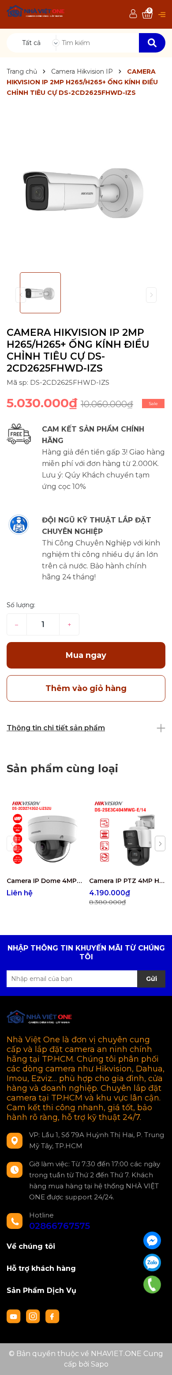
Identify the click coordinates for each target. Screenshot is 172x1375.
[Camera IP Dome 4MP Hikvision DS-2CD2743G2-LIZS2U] (44, 834)
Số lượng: (21, 605)
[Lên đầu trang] (156, 1359)
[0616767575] (152, 1284)
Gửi (151, 979)
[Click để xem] (86, 189)
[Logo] (36, 12)
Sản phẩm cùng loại (62, 768)
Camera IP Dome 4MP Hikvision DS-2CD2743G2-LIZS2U (44, 881)
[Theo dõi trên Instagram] (34, 1315)
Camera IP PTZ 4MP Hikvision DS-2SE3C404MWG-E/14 (127, 881)
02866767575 (59, 1226)
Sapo (99, 1364)
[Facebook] (152, 1240)
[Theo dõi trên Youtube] (14, 1315)
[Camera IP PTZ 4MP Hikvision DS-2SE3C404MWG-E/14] (127, 834)
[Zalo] (152, 1262)
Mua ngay (86, 655)
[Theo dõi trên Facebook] (52, 1315)
